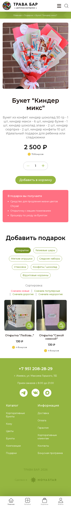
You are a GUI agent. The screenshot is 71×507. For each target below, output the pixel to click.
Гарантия (43, 427)
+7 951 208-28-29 (36, 368)
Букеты (10, 438)
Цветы (10, 431)
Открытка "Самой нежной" (51, 337)
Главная (17, 15)
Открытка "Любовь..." (19, 335)
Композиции (13, 445)
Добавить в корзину (35, 180)
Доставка (43, 413)
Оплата (42, 420)
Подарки (28, 15)
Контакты (43, 445)
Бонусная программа (50, 453)
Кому (9, 423)
